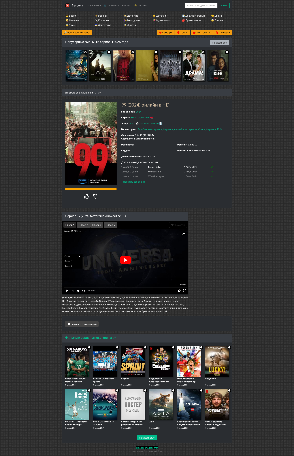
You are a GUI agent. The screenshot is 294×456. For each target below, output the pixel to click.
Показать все (219, 42)
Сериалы (168, 129)
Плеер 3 (96, 224)
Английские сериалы (185, 129)
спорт (132, 123)
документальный (149, 123)
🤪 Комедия (72, 20)
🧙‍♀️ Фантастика (103, 25)
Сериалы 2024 (214, 129)
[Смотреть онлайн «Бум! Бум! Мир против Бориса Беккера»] (77, 404)
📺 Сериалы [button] (110, 5)
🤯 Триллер (217, 20)
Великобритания (140, 117)
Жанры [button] (126, 5)
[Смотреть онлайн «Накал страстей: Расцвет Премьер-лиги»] (189, 361)
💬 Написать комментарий (82, 324)
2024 (138, 111)
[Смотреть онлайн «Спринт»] (133, 361)
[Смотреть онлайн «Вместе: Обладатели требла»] (105, 361)
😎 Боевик (71, 15)
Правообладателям (147, 447)
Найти (224, 5)
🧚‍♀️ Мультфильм (161, 20)
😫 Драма (216, 15)
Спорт (201, 129)
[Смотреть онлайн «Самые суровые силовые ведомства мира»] (217, 404)
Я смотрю (179, 224)
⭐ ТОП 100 (140, 5)
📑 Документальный (192, 15)
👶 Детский (159, 15)
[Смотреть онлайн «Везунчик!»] (217, 361)
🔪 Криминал (102, 20)
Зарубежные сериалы (150, 129)
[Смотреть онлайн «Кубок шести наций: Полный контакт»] (77, 361)
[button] (133, 181)
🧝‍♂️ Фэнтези (130, 25)
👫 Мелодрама (132, 20)
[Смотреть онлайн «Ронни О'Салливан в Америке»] (105, 404)
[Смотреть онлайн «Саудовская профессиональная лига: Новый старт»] (161, 361)
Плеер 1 (69, 224)
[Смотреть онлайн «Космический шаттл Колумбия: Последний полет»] (189, 404)
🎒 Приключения (191, 20)
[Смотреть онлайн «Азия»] (161, 404)
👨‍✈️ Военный (101, 15)
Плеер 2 (83, 224)
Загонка (77, 5)
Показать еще (147, 437)
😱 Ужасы (71, 25)
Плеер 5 (110, 224)
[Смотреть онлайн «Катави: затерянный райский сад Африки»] (133, 404)
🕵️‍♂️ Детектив (131, 15)
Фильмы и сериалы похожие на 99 (90, 337)
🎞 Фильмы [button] (93, 5)
